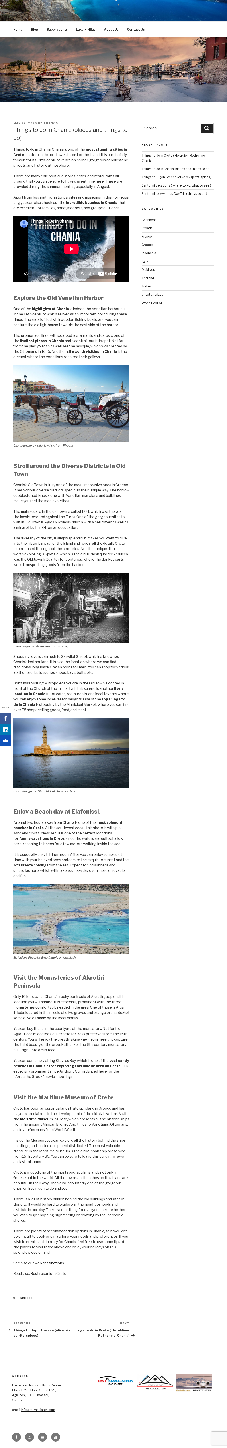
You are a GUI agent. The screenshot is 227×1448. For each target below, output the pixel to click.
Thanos (50, 123)
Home (18, 29)
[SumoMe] (5, 740)
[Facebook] (5, 718)
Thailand (148, 278)
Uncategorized (152, 294)
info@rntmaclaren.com (38, 1410)
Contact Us (136, 29)
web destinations (49, 1263)
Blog (34, 29)
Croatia (147, 228)
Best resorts (41, 1274)
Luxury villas (86, 29)
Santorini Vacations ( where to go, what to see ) (176, 185)
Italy (145, 261)
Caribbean (149, 220)
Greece (26, 1298)
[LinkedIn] (5, 729)
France (147, 236)
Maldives (148, 269)
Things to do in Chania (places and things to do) (176, 169)
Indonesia (149, 253)
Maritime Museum (36, 1119)
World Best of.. (152, 303)
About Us (111, 29)
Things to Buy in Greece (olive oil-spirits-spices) (176, 177)
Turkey (147, 286)
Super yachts (57, 29)
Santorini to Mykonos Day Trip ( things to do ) (174, 193)
